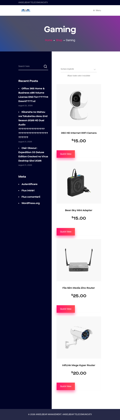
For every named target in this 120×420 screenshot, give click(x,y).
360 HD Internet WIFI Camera (79, 133)
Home (48, 40)
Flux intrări (28, 190)
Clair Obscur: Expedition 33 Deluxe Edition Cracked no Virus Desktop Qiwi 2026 (33, 154)
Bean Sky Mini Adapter (78, 210)
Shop (59, 40)
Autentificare (30, 184)
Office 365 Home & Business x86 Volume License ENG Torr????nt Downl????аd (33, 95)
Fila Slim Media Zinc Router (78, 288)
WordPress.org (31, 203)
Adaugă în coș (78, 97)
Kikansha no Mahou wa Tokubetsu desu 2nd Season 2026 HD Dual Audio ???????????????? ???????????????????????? (33, 125)
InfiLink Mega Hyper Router (78, 365)
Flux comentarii (31, 197)
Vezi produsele (78, 174)
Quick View (65, 154)
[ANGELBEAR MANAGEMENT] (25, 10)
